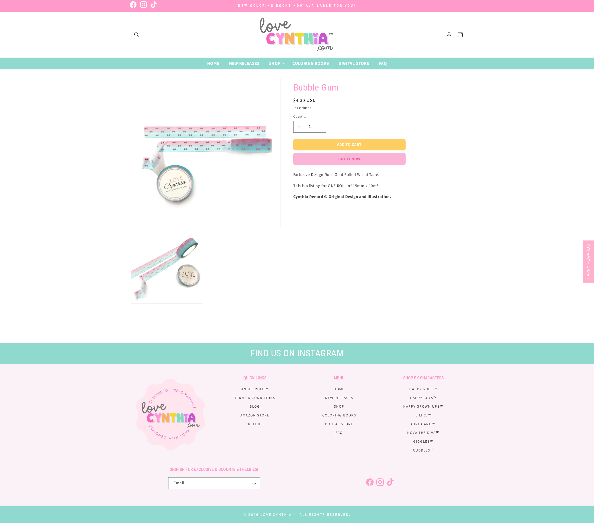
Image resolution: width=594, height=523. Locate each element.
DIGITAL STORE (339, 424)
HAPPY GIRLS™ (423, 389)
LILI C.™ (424, 415)
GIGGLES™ (423, 441)
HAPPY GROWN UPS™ (423, 406)
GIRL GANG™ (423, 424)
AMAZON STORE (254, 415)
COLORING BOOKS (339, 415)
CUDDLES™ (423, 450)
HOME (339, 389)
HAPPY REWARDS (588, 261)
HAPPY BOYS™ (423, 397)
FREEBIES (255, 424)
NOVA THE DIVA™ (423, 432)
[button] (136, 34)
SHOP (339, 406)
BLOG (255, 406)
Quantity (300, 116)
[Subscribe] (254, 483)
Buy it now (349, 159)
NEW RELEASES (339, 397)
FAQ (339, 432)
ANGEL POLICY (254, 389)
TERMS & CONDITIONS (254, 397)
